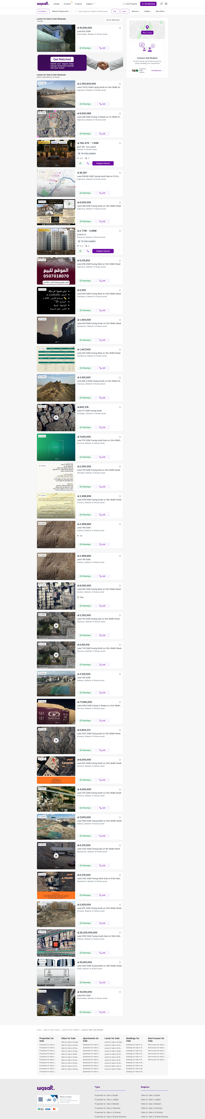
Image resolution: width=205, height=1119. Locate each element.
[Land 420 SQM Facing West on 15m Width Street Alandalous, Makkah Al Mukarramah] (56, 371)
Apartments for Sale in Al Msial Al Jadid (91, 1051)
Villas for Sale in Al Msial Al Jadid (70, 1054)
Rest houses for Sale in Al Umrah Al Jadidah (156, 1060)
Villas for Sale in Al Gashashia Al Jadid (70, 1048)
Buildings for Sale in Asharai (135, 1062)
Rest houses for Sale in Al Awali (156, 1048)
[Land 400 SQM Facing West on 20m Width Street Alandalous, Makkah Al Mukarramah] (56, 314)
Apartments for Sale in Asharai (91, 1062)
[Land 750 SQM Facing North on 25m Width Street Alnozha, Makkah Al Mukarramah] (56, 811)
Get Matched (156, 70)
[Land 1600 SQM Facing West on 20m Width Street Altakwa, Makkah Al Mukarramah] (56, 839)
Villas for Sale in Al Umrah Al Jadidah (70, 1060)
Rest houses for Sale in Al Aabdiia (156, 1045)
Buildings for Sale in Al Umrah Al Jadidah (135, 1060)
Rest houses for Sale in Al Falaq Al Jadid (156, 1051)
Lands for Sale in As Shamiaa (113, 1063)
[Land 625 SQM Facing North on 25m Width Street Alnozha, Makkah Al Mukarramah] (56, 783)
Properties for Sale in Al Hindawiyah (48, 1051)
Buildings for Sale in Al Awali (135, 1045)
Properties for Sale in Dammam (107, 1108)
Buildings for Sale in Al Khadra (135, 1057)
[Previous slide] (37, 1055)
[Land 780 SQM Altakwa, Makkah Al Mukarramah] (56, 547)
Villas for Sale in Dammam (151, 1108)
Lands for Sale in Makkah (70, 1030)
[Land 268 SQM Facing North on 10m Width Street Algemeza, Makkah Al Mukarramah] (56, 225)
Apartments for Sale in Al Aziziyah (91, 1045)
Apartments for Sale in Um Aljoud (91, 1071)
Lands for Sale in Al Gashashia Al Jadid (113, 1045)
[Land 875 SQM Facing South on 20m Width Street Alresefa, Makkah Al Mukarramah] (56, 926)
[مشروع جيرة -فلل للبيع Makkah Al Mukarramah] (56, 166)
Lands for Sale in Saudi (51, 1030)
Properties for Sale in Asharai (48, 1068)
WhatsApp (86, 48)
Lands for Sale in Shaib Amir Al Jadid (113, 1069)
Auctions (67, 4)
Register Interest (103, 163)
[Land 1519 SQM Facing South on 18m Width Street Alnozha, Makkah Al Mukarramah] (56, 518)
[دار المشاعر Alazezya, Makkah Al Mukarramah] (56, 254)
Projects (78, 4)
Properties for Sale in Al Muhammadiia (48, 1057)
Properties (42, 11)
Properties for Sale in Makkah (107, 1104)
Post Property (131, 4)
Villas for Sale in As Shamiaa (70, 1066)
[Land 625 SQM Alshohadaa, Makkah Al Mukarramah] (56, 51)
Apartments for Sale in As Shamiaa (91, 1057)
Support (89, 4)
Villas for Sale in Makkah (151, 1104)
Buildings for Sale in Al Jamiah (135, 1051)
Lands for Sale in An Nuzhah (113, 1060)
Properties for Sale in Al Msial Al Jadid (48, 1054)
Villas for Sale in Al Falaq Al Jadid (70, 1045)
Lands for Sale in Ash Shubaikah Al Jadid (113, 1066)
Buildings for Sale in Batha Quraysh (135, 1068)
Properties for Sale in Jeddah (107, 1100)
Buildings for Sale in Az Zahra (135, 1065)
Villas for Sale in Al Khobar (152, 1112)
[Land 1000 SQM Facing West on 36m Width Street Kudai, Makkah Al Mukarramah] (56, 986)
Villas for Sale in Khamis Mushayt (154, 1117)
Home (39, 1030)
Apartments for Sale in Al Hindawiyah (91, 1048)
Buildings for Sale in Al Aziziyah (135, 1048)
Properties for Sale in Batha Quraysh (48, 1071)
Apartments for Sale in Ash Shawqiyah (91, 1060)
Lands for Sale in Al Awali (113, 1042)
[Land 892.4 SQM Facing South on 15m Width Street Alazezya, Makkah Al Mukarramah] (56, 401)
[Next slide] (168, 1055)
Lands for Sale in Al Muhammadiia (113, 1051)
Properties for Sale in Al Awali (48, 1045)
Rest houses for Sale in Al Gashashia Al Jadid (156, 1054)
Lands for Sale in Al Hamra (113, 1048)
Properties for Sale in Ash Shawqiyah (48, 1065)
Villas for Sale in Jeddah (151, 1100)
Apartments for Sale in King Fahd (91, 1068)
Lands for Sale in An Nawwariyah (113, 1057)
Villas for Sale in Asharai (69, 1069)
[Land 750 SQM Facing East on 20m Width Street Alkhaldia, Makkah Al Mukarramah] (56, 490)
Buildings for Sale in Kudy (135, 1071)
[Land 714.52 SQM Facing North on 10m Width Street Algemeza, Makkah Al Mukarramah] (56, 107)
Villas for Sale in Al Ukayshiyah (70, 1057)
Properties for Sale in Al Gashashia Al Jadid (48, 1048)
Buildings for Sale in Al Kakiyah (135, 1054)
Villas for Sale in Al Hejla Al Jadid (70, 1051)
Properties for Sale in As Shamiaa (48, 1062)
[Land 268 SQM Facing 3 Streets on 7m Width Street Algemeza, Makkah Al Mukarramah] (56, 137)
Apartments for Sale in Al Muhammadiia (91, 1054)
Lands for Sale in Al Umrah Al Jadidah (113, 1054)
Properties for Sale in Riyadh (106, 1095)
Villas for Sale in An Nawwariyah (70, 1063)
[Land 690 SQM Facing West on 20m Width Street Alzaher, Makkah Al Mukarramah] (56, 609)
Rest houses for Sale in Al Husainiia (156, 1057)
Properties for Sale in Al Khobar (108, 1112)
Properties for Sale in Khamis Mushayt (110, 1117)
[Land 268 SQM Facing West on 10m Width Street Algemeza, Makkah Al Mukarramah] (56, 284)
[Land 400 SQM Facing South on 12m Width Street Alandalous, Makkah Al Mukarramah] (56, 343)
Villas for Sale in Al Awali (69, 1042)
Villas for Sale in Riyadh (150, 1095)
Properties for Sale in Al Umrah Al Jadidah (48, 1060)
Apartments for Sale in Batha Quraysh (91, 1065)
